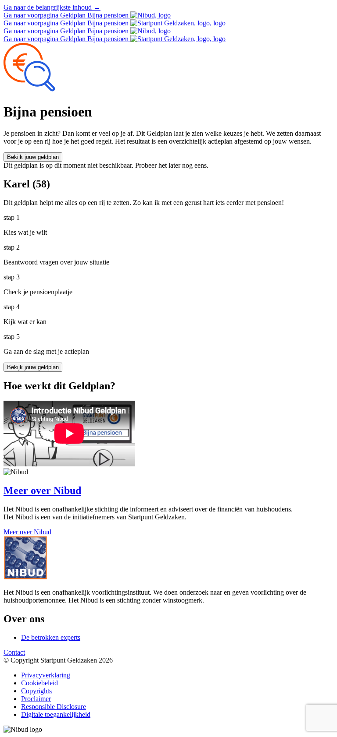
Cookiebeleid (39, 683)
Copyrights (36, 691)
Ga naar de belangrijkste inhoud (52, 7)
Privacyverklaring (45, 675)
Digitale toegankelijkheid (55, 714)
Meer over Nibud (27, 532)
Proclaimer (36, 698)
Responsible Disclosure (53, 706)
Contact (14, 652)
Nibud (42, 490)
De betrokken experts (50, 637)
